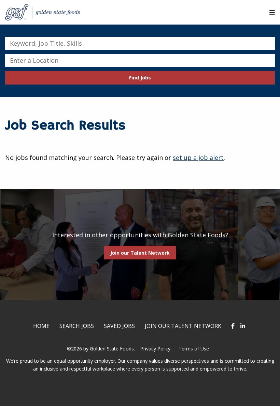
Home (41, 326)
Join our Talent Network (140, 253)
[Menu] (272, 12)
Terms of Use (194, 348)
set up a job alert (198, 157)
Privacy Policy (155, 348)
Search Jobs (76, 326)
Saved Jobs (119, 326)
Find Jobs (140, 77)
